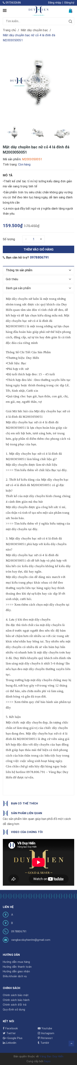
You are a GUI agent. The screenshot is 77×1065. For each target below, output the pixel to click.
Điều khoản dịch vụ (15, 976)
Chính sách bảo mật (16, 995)
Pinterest (46, 1038)
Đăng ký (69, 2)
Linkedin (10, 1042)
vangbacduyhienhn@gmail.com (30, 940)
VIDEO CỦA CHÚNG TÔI (27, 832)
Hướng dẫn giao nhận (16, 971)
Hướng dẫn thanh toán (17, 966)
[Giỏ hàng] (70, 10)
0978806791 (39, 257)
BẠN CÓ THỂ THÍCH (24, 803)
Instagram (47, 1033)
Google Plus (14, 1038)
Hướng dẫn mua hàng (16, 962)
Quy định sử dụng (14, 1009)
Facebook (11, 1028)
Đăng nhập (54, 2)
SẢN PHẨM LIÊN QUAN (26, 813)
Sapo (47, 1061)
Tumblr (44, 1042)
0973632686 (13, 2)
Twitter (10, 1033)
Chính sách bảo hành (16, 1000)
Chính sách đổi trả (15, 1004)
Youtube (46, 1028)
